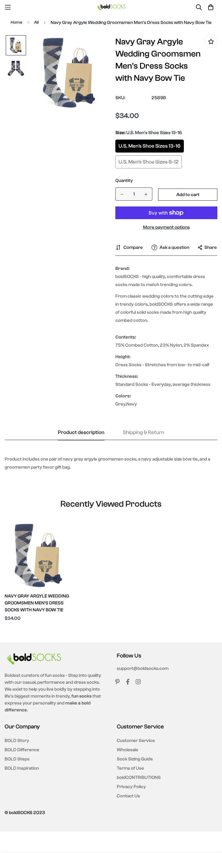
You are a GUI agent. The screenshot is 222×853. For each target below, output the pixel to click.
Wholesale (127, 749)
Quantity (124, 180)
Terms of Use (130, 768)
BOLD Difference (22, 749)
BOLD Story (17, 740)
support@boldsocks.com (143, 668)
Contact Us (128, 795)
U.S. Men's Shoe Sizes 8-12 (149, 162)
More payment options (166, 227)
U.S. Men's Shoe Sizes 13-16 (150, 146)
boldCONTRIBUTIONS (139, 777)
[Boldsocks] (111, 7)
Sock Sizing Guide (135, 759)
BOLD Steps (17, 759)
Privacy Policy (131, 786)
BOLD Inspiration (22, 768)
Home (16, 22)
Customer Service (136, 740)
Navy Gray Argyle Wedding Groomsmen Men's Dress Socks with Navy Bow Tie (37, 602)
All (36, 22)
